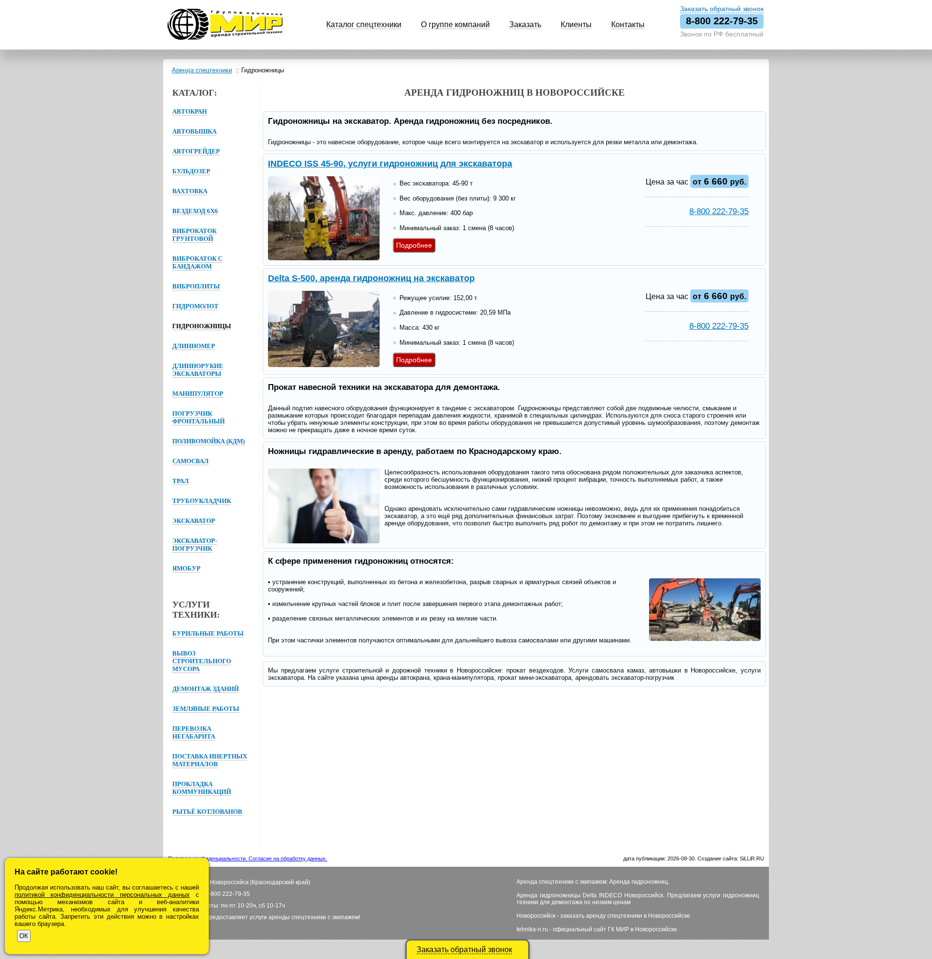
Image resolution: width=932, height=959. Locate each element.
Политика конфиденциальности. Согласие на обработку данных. (247, 858)
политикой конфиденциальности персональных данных (102, 894)
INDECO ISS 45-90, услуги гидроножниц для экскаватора (390, 163)
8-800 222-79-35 (722, 21)
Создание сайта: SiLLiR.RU (731, 858)
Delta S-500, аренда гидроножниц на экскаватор (371, 278)
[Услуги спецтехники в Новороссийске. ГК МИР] (225, 38)
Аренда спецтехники (202, 70)
